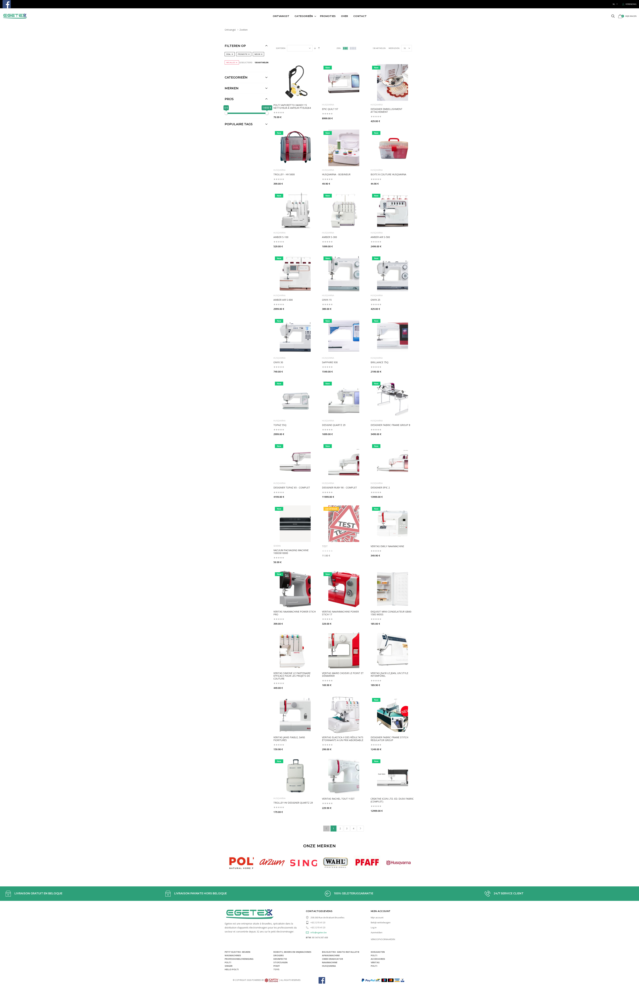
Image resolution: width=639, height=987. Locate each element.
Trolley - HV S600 (284, 174)
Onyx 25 (375, 299)
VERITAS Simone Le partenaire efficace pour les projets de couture (292, 676)
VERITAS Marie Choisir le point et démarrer (343, 675)
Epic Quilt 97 (330, 109)
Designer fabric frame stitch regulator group (389, 739)
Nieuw (257, 54)
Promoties (328, 16)
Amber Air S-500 (380, 237)
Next (419, 862)
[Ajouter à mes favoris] (312, 68)
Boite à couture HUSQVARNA (388, 174)
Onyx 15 (327, 299)
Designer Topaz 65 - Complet (291, 487)
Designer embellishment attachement (386, 110)
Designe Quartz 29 (333, 425)
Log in (374, 927)
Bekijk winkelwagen (381, 922)
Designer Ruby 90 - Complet (339, 487)
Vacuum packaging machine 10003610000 (291, 552)
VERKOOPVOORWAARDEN (383, 939)
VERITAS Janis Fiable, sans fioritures (289, 739)
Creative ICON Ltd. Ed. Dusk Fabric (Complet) (392, 800)
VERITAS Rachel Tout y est (338, 798)
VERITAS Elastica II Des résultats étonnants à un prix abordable (342, 739)
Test (325, 546)
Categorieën (304, 16)
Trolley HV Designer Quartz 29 (293, 802)
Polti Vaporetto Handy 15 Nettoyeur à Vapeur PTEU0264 (292, 106)
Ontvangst (281, 16)
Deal (228, 54)
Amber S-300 (329, 237)
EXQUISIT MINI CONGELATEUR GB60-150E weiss (391, 613)
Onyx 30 (278, 362)
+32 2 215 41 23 (318, 922)
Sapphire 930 (330, 362)
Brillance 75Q (379, 362)
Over (344, 16)
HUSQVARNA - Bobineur (336, 174)
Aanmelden (376, 932)
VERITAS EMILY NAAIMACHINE (387, 546)
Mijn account (377, 917)
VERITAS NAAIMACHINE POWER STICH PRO (294, 613)
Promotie (242, 54)
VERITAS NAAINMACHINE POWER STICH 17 (340, 613)
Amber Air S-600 (283, 299)
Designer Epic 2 (380, 487)
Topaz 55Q (279, 425)
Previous (220, 862)
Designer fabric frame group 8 (390, 425)
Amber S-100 (280, 237)
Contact (360, 16)
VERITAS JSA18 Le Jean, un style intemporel (389, 675)
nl (614, 4)
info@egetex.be (319, 932)
